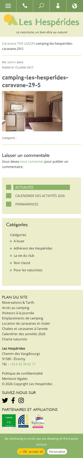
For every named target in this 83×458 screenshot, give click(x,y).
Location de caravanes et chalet (26, 323)
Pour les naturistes (28, 270)
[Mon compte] (57, 6)
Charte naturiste (14, 339)
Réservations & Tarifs (18, 302)
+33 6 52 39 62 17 (22, 364)
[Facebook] (13, 400)
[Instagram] (21, 400)
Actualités (24, 187)
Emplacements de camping (22, 318)
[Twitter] (5, 400)
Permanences (26, 204)
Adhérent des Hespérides (33, 248)
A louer (19, 241)
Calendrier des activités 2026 (40, 196)
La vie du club (24, 255)
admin (11, 62)
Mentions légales (15, 378)
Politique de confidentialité (22, 373)
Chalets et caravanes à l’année (25, 328)
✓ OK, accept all (31, 451)
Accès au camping (15, 308)
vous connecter (32, 161)
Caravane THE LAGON (18, 43)
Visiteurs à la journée (18, 313)
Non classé (22, 263)
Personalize (57, 452)
